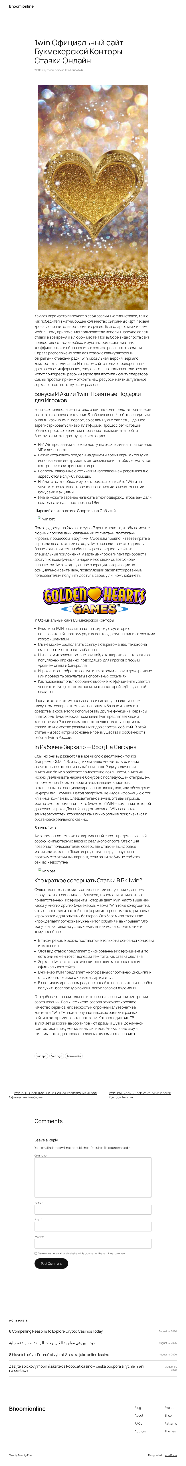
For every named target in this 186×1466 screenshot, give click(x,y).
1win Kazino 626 (74, 70)
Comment (41, 1155)
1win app (41, 1056)
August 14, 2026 (168, 1331)
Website (39, 1236)
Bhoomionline (21, 6)
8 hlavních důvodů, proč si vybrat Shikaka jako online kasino (59, 1355)
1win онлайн (74, 1056)
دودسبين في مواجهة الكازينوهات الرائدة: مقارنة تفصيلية (52, 1343)
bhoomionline (54, 70)
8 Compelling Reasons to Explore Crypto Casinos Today (56, 1331)
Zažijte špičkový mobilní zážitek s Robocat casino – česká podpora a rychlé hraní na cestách (76, 1368)
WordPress (171, 1455)
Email (38, 1219)
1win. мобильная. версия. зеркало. (109, 358)
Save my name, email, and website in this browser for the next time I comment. (82, 1253)
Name (39, 1202)
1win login (56, 1056)
